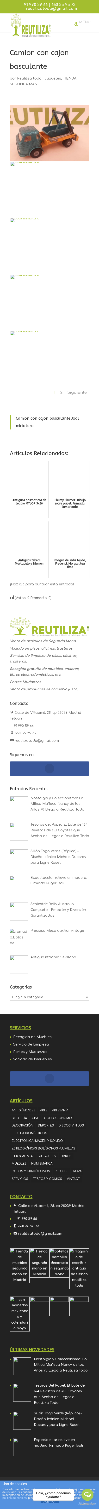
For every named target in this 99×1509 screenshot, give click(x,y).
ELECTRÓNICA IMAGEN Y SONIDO (37, 1141)
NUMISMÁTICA (41, 1163)
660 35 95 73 (63, 5)
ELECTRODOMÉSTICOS (29, 1133)
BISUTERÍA (19, 1118)
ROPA (77, 1171)
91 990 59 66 (36, 5)
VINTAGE (73, 1179)
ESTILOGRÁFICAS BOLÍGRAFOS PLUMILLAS (43, 1148)
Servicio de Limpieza (31, 1044)
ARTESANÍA (60, 1110)
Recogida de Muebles (32, 1037)
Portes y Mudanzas (30, 1052)
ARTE (43, 1110)
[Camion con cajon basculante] (49, 189)
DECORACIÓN (22, 1125)
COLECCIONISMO (58, 1118)
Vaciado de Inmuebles (32, 1059)
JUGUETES (47, 1156)
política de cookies (14, 1498)
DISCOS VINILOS (71, 1125)
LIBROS (66, 1156)
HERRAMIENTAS (23, 1156)
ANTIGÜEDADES (23, 1110)
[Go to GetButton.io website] (87, 1504)
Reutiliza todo (29, 78)
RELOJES (61, 1171)
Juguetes (53, 78)
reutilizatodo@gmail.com (37, 741)
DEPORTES (46, 1125)
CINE (35, 1118)
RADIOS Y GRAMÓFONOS (31, 1171)
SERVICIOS (20, 1179)
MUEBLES (19, 1163)
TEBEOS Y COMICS (47, 1179)
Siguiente (77, 392)
